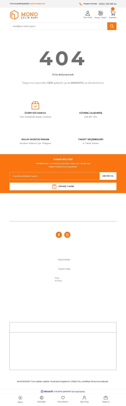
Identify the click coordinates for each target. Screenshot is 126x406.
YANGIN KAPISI (63, 354)
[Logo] (24, 15)
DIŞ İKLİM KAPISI (63, 365)
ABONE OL (108, 176)
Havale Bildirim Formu (30, 299)
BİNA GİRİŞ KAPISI (63, 360)
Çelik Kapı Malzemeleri (81, 304)
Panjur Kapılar (81, 299)
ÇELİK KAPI (63, 342)
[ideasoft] (47, 391)
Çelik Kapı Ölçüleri (81, 295)
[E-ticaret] (63, 391)
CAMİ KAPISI (63, 348)
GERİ (50, 82)
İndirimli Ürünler (63, 337)
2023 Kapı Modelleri (81, 308)
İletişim (30, 295)
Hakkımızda (30, 304)
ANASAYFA (77, 82)
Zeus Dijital (81, 313)
